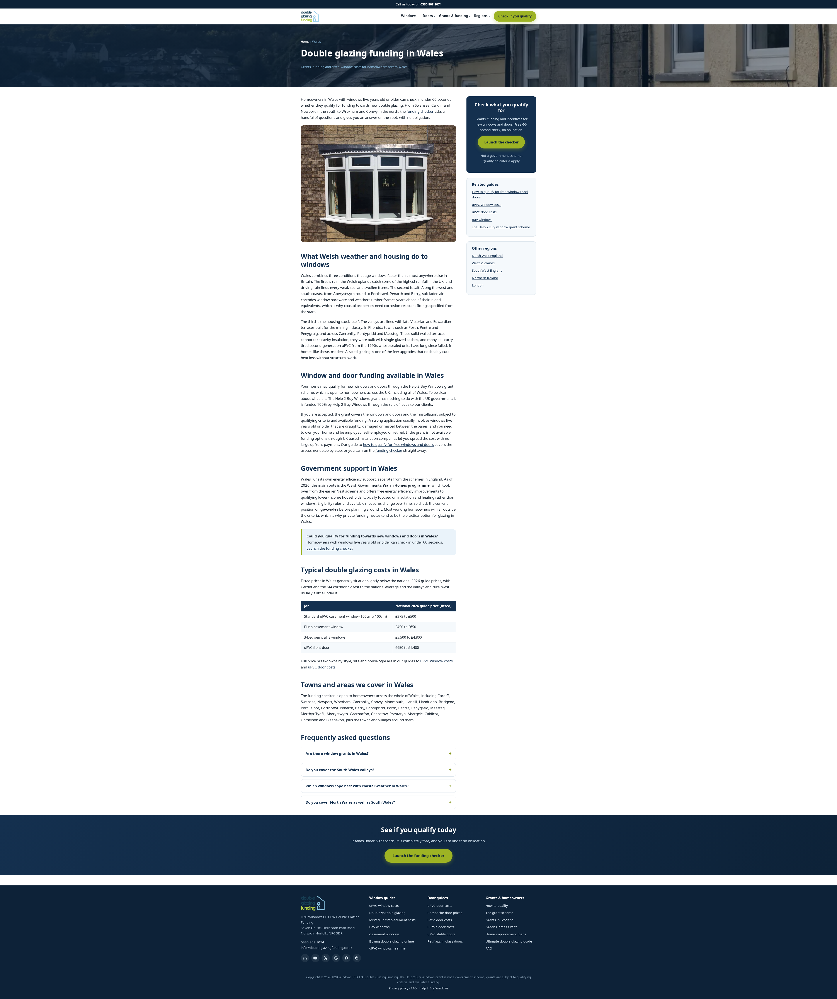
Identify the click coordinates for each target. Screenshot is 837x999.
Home (305, 41)
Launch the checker (501, 142)
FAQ (489, 948)
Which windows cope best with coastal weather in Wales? (357, 785)
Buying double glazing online (391, 941)
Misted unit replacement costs (392, 920)
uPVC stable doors (441, 934)
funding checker (420, 111)
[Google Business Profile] (336, 958)
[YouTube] (315, 958)
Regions (481, 15)
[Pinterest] (357, 958)
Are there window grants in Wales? (337, 753)
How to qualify (497, 905)
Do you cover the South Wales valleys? (340, 769)
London (477, 285)
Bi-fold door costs (440, 927)
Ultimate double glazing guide (509, 941)
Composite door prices (444, 912)
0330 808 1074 (430, 4)
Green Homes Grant (501, 927)
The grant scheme (499, 912)
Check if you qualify (515, 16)
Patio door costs (439, 920)
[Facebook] (346, 958)
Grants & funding (453, 15)
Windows (409, 15)
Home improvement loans (506, 934)
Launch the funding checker (329, 548)
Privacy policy (398, 988)
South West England (487, 270)
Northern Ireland (485, 278)
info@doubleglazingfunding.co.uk (326, 947)
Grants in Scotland (500, 920)
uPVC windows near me (387, 948)
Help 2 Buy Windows (433, 988)
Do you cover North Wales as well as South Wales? (350, 802)
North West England (487, 255)
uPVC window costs (436, 660)
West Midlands (483, 263)
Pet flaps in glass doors (445, 941)
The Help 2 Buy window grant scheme (501, 227)
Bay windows (482, 219)
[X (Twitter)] (326, 958)
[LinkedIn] (305, 958)
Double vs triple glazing (387, 912)
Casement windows (384, 934)
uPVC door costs (321, 667)
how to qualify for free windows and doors (398, 444)
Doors (428, 15)
